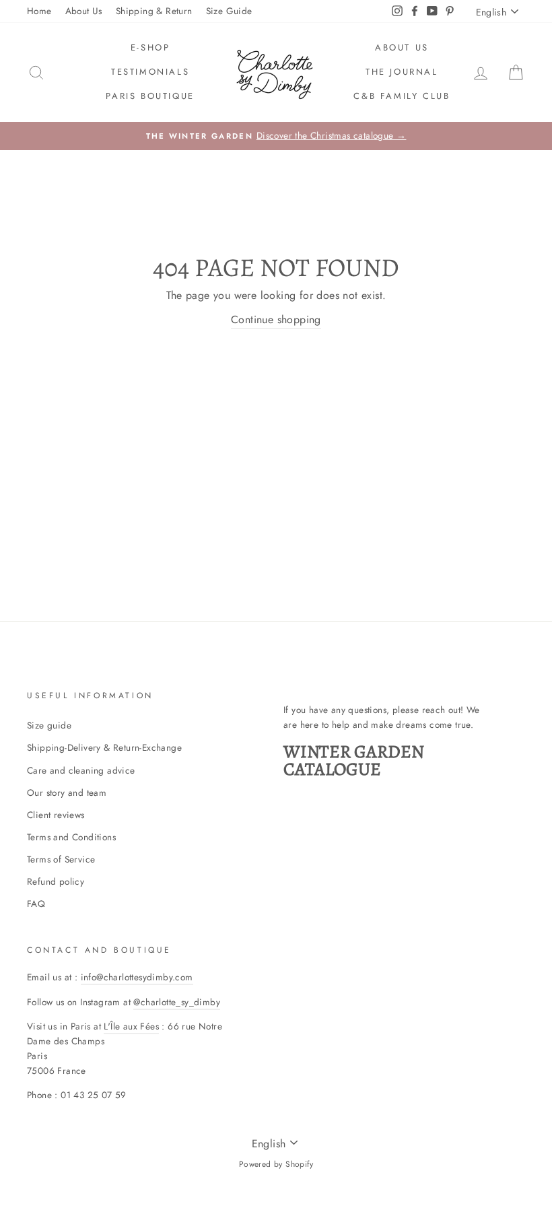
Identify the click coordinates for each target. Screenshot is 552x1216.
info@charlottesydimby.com (137, 977)
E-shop (150, 47)
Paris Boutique (150, 96)
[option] (276, 136)
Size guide (49, 725)
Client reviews (56, 814)
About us (402, 47)
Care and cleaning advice (81, 770)
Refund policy (55, 881)
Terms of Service (61, 859)
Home (39, 11)
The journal (402, 71)
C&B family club (401, 96)
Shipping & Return (154, 11)
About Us (83, 11)
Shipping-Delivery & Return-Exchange (104, 747)
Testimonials (150, 71)
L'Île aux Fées (131, 1026)
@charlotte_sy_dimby (176, 1002)
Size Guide (229, 11)
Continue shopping (276, 319)
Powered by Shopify (276, 1164)
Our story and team (66, 792)
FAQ (36, 903)
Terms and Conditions (71, 837)
